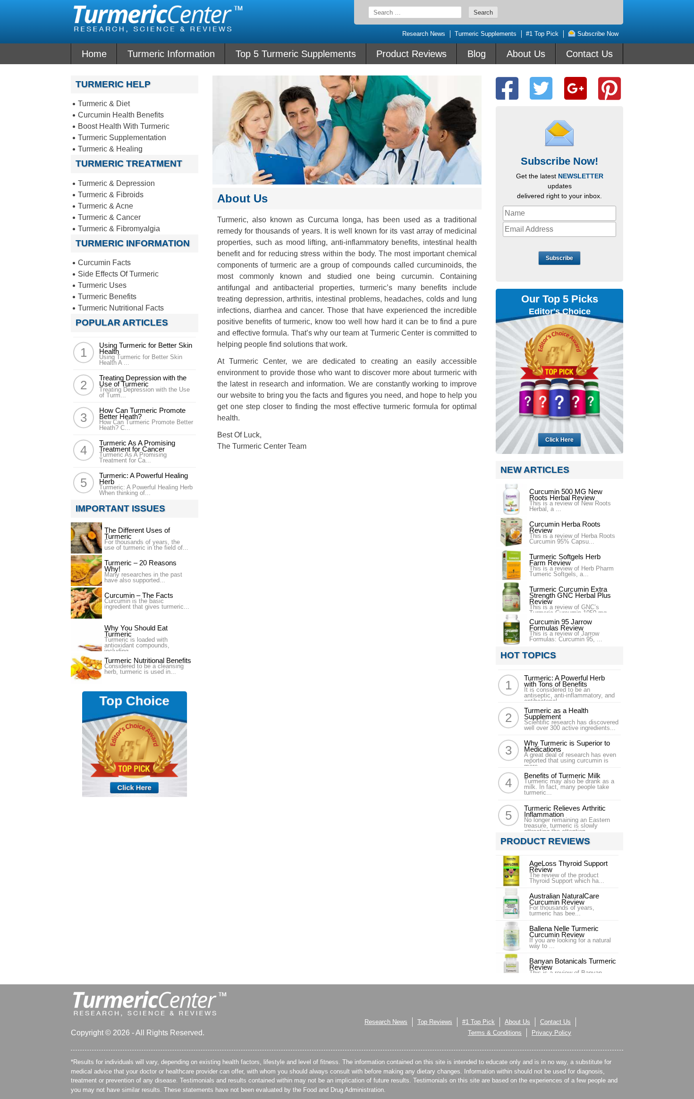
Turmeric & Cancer (109, 217)
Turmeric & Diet (104, 104)
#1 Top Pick (542, 33)
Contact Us (589, 54)
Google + (575, 88)
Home (94, 54)
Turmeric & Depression (116, 183)
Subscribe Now (597, 33)
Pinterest (609, 88)
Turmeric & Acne (105, 206)
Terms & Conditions (495, 1032)
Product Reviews (411, 54)
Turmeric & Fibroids (111, 195)
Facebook (507, 88)
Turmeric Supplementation (122, 138)
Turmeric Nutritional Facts (121, 308)
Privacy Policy (551, 1032)
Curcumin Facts (104, 263)
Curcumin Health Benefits (121, 115)
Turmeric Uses (102, 285)
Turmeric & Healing (110, 149)
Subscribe (559, 258)
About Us (526, 54)
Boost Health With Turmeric (123, 126)
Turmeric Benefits (107, 297)
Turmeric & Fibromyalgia (119, 229)
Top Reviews (434, 1021)
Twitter (541, 88)
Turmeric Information (171, 54)
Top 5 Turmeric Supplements (296, 54)
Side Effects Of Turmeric (118, 274)
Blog (476, 54)
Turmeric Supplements (485, 33)
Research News (423, 33)
